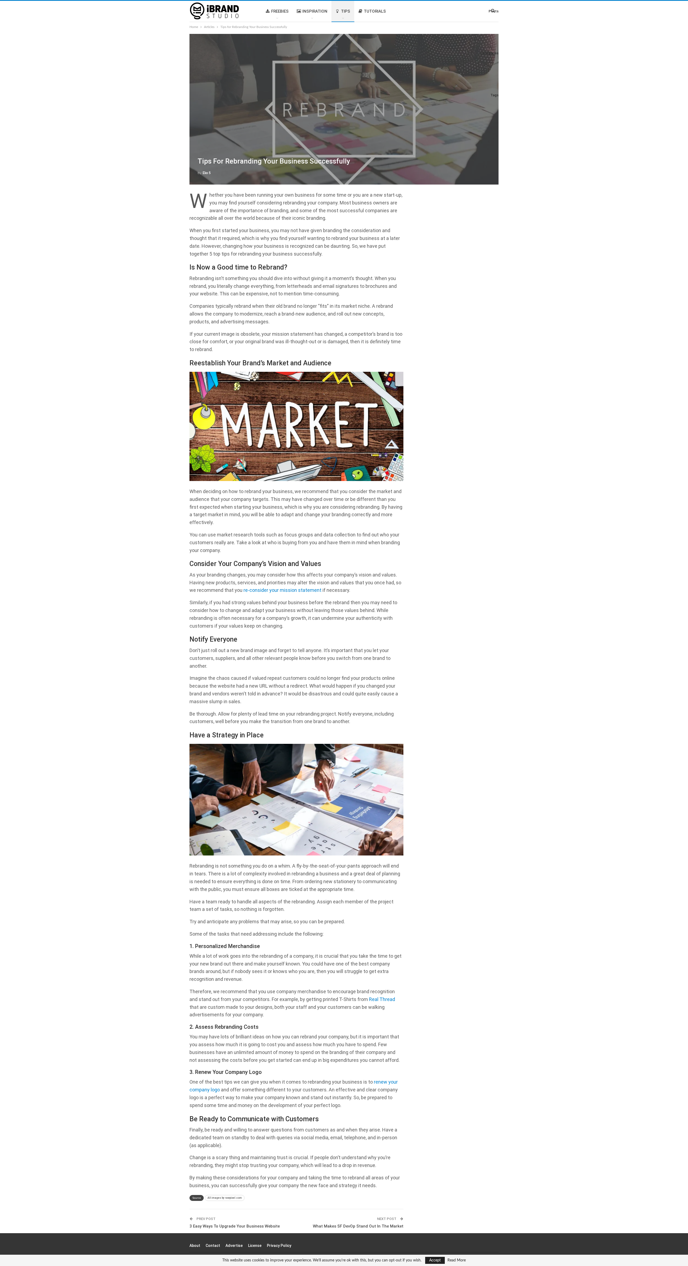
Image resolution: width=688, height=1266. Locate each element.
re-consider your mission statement (282, 590)
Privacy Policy (279, 1245)
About (194, 1245)
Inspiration (314, 11)
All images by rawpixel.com (224, 1197)
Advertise (234, 1245)
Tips (345, 11)
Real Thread (382, 999)
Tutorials (375, 11)
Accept (435, 1260)
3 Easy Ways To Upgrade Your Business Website (234, 1226)
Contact (213, 1245)
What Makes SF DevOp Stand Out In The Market (358, 1226)
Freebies (280, 11)
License (254, 1245)
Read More (456, 1260)
